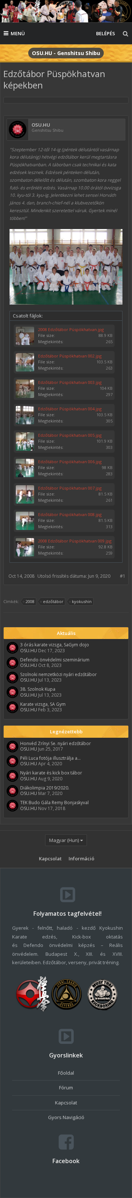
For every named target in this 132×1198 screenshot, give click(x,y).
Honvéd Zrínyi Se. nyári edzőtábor (55, 743)
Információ (81, 858)
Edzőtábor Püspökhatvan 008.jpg (70, 514)
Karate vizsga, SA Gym (43, 704)
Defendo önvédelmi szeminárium (54, 660)
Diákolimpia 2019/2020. (44, 788)
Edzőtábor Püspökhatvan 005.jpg (70, 435)
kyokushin (82, 601)
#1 (122, 576)
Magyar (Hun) (64, 840)
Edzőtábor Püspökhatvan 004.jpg (70, 408)
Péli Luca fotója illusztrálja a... (50, 758)
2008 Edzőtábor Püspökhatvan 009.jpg (74, 541)
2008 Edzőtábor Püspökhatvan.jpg (71, 329)
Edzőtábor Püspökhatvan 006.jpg (70, 461)
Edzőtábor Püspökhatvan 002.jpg (70, 356)
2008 (30, 601)
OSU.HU (41, 125)
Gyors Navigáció (66, 1117)
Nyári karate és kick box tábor (51, 773)
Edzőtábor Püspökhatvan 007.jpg (70, 488)
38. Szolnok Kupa (37, 689)
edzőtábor (53, 601)
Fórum (66, 1087)
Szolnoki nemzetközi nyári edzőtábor (58, 674)
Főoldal (66, 1073)
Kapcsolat (50, 858)
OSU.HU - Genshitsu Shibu (66, 53)
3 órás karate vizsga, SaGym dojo (54, 645)
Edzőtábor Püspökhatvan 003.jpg (70, 382)
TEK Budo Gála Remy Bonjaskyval (54, 802)
